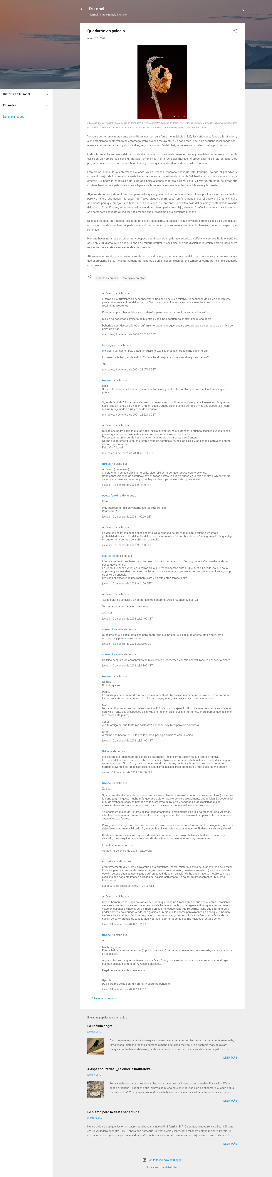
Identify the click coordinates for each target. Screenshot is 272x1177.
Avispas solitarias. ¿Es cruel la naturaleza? (119, 1069)
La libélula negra (100, 1026)
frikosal (96, 8)
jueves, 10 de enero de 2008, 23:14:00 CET (127, 665)
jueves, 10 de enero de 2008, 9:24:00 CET (127, 583)
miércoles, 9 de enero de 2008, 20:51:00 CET (129, 334)
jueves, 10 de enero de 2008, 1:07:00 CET (127, 516)
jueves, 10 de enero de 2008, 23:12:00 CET (127, 643)
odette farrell (110, 495)
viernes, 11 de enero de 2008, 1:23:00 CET (127, 850)
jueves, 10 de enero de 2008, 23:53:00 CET (127, 740)
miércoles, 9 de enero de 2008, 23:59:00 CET (129, 453)
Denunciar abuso (13, 116)
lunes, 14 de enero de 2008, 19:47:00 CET (127, 989)
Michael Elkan (171, 1167)
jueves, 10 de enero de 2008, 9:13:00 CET (127, 545)
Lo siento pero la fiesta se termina (113, 1112)
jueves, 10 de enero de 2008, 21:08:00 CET (127, 618)
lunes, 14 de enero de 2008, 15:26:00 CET (127, 924)
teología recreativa (134, 278)
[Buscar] (242, 10)
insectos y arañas (107, 278)
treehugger (108, 345)
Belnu (105, 751)
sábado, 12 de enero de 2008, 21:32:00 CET (128, 885)
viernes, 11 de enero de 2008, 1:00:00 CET (127, 772)
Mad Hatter (109, 555)
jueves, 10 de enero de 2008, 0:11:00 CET (127, 485)
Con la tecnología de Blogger (164, 1160)
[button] (235, 31)
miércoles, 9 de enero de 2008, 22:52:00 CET (129, 414)
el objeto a (108, 861)
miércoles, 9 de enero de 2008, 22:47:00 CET (129, 369)
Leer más (230, 1057)
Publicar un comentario (105, 998)
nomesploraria (111, 629)
